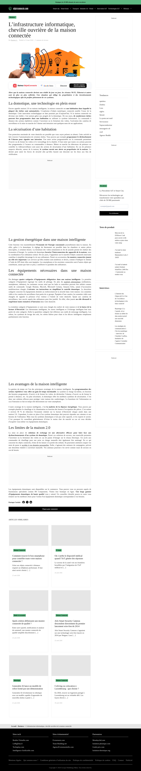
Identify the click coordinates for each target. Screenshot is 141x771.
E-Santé (58, 550)
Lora (101, 108)
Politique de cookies (102, 760)
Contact (121, 760)
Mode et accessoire (19, 615)
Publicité (129, 760)
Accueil (13, 726)
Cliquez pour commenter (50, 509)
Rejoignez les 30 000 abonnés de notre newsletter (70, 2)
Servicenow (104, 122)
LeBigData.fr (18, 744)
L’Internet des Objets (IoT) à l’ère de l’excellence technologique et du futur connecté (121, 298)
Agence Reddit (105, 135)
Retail (91, 9)
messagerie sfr (105, 128)
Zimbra (102, 105)
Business (12, 17)
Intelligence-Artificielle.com (23, 750)
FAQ (114, 760)
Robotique (17, 680)
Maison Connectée (19, 550)
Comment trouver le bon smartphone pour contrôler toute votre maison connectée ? (28, 558)
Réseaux (126, 9)
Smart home (65, 9)
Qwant (102, 115)
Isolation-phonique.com (101, 744)
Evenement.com (59, 740)
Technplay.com (18, 747)
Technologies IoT (114, 9)
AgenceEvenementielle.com (63, 747)
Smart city (56, 9)
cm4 (101, 132)
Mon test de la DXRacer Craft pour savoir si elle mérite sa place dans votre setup (121, 238)
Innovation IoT (102, 9)
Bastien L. (14, 40)
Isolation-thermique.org (101, 750)
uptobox (103, 101)
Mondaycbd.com (98, 740)
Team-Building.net (60, 744)
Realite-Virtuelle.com (21, 740)
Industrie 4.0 (84, 9)
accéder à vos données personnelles (35, 445)
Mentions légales (15, 760)
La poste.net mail (106, 118)
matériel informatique (72, 282)
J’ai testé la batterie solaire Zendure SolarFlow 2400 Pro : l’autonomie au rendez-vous (121, 269)
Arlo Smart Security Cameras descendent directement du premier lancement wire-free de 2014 (70, 624)
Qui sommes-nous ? (30, 760)
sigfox (102, 111)
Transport (76, 9)
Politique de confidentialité (83, 760)
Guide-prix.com (98, 747)
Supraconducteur (106, 125)
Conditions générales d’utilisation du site (55, 760)
